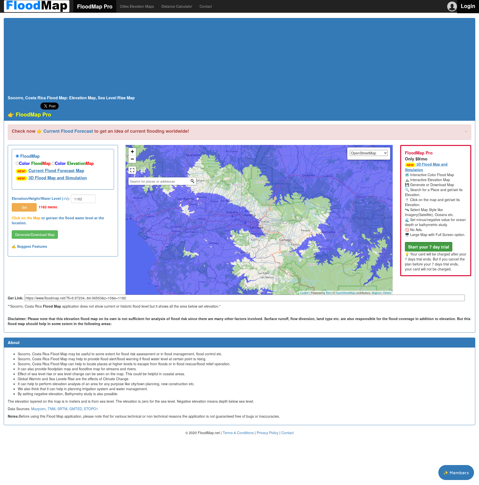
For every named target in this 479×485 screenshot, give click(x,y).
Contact (206, 6)
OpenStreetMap (345, 293)
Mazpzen (38, 408)
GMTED (75, 408)
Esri (328, 293)
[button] (428, 246)
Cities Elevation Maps (137, 6)
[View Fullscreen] (132, 170)
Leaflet (304, 293)
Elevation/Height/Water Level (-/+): (41, 198)
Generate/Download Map (35, 234)
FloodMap (29, 156)
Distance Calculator (176, 6)
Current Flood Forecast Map (56, 170)
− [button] (132, 159)
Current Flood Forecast (68, 131)
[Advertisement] (239, 58)
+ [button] (132, 151)
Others (387, 293)
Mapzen (376, 293)
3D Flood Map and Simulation (57, 178)
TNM (51, 408)
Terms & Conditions (238, 432)
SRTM (62, 408)
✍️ (29, 246)
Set (24, 207)
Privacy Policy (267, 432)
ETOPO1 (91, 408)
